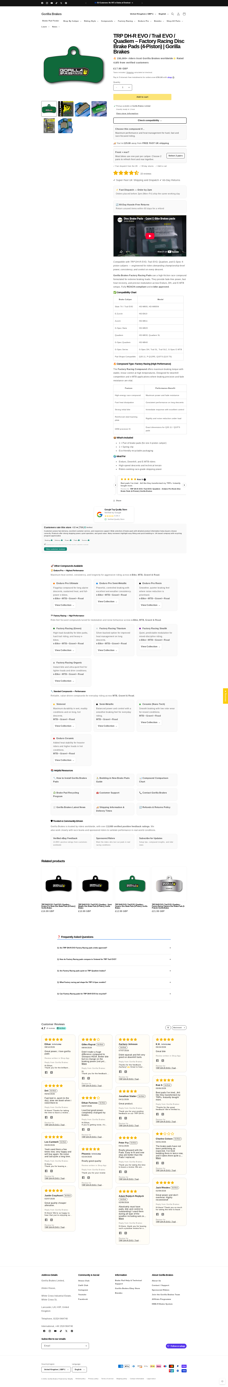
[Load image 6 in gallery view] (65, 125)
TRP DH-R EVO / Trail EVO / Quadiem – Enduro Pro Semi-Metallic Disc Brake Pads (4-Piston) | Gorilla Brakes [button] (130, 1179)
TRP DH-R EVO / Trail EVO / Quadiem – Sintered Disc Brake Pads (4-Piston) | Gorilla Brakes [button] (130, 1125)
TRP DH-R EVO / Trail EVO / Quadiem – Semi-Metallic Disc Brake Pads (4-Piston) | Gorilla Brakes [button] (55, 1125)
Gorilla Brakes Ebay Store (127, 1288)
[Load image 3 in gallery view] (82, 108)
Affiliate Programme (161, 1299)
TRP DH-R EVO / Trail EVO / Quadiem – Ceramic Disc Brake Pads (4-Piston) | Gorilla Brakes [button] (93, 1086)
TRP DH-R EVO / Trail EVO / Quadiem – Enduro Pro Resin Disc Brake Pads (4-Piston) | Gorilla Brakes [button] (166, 1121)
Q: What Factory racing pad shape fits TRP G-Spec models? (114, 982)
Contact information (137, 1378)
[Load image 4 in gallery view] (99, 108)
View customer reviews (55, 549)
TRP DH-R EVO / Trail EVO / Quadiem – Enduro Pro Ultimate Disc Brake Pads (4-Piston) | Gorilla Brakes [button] (129, 1079)
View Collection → (64, 605)
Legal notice (151, 1378)
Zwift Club (83, 1285)
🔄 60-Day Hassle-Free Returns (140, 207)
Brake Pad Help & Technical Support (128, 1282)
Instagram (83, 1290)
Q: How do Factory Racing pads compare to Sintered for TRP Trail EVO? (114, 959)
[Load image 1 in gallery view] (49, 108)
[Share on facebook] (46, 1073)
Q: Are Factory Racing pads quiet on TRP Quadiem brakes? (114, 971)
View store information (127, 113)
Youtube (82, 1294)
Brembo (119, 1293)
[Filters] (168, 1027)
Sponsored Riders (160, 1290)
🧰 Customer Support (107, 793)
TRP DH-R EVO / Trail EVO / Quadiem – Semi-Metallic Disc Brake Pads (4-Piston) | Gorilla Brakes (95, 906)
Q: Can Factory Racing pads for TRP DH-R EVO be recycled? (114, 994)
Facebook (83, 1299)
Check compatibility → (150, 120)
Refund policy (81, 1378)
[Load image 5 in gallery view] (49, 125)
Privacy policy (93, 1378)
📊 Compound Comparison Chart (153, 780)
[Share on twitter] (51, 1072)
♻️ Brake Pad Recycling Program (66, 794)
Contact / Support (160, 1285)
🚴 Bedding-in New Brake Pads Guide (113, 780)
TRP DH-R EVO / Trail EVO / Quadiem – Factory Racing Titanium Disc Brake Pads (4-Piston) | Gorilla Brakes (168, 906)
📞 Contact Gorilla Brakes (153, 793)
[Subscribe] (86, 1346)
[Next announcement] (142, 3)
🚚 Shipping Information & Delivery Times (110, 809)
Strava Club (84, 1281)
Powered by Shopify (65, 1379)
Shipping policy (121, 1378)
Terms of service (107, 1378)
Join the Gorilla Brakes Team (166, 1294)
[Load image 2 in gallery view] (65, 108)
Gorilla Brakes (53, 1379)
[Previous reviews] (115, 485)
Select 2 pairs (175, 156)
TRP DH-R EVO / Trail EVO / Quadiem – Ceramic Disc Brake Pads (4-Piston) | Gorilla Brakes (131, 906)
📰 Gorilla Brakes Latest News (69, 807)
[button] (72, 21)
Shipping (130, 72)
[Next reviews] (184, 485)
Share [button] (118, 500)
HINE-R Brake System (162, 1304)
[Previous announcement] (86, 3)
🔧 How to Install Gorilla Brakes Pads (70, 780)
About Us (156, 1281)
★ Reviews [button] (225, 696)
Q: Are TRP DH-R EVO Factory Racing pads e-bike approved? (114, 948)
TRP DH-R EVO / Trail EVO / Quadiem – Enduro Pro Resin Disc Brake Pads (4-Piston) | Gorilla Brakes (58, 906)
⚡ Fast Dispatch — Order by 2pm (148, 192)
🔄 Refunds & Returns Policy (154, 807)
